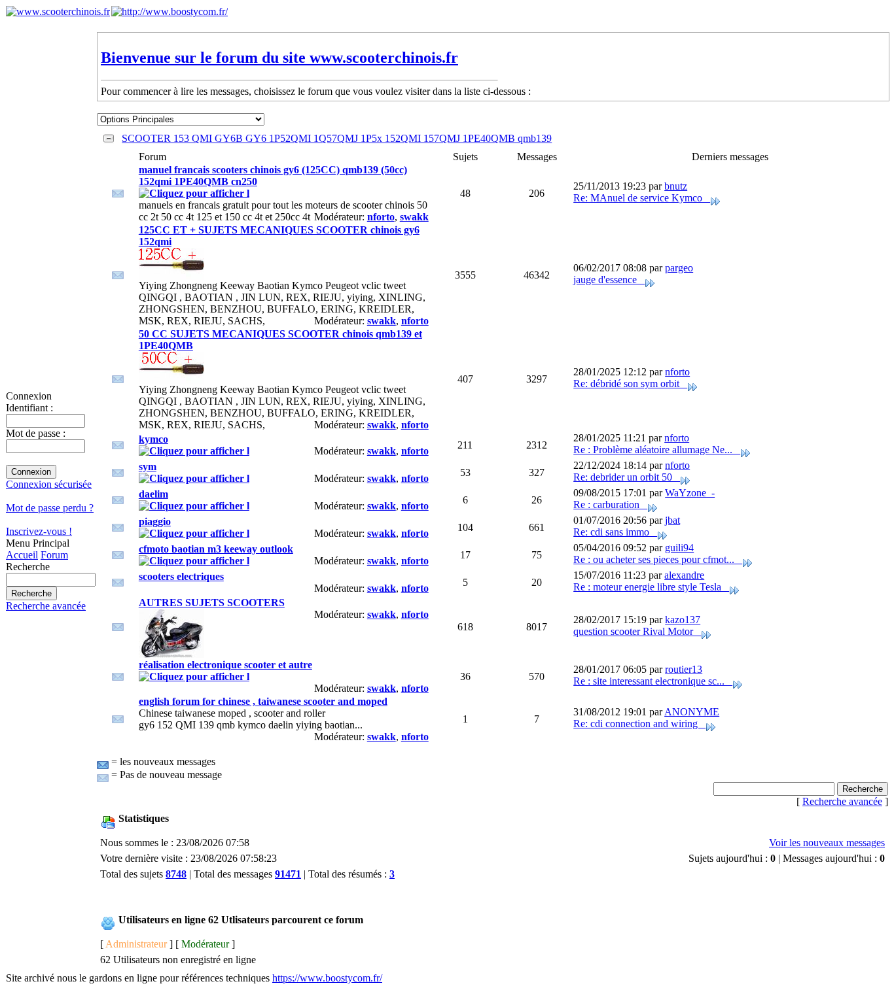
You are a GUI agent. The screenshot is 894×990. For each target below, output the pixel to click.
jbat (672, 520)
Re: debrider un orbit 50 (626, 477)
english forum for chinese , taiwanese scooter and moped (263, 701)
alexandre (684, 575)
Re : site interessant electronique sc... (652, 681)
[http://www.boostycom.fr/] (169, 11)
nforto (381, 216)
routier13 (683, 669)
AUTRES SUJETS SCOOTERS (212, 602)
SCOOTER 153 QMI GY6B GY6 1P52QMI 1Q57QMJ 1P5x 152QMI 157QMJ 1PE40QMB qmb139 (337, 138)
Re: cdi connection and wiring (639, 723)
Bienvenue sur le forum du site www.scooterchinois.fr (279, 57)
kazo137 (682, 619)
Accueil (22, 554)
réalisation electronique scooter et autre (225, 664)
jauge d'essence (609, 279)
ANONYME (691, 711)
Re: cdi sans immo (615, 532)
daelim (153, 494)
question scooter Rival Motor (637, 631)
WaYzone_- (690, 492)
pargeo (679, 267)
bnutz (675, 186)
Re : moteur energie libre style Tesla (651, 586)
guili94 (679, 547)
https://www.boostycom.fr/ (327, 977)
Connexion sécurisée (49, 484)
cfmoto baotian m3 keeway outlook (216, 549)
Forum (54, 554)
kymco (153, 439)
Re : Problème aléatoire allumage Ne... (656, 449)
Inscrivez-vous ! (39, 531)
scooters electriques (181, 576)
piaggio (155, 521)
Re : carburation (610, 504)
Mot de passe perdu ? (50, 507)
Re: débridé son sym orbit (630, 383)
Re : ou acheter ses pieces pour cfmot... (657, 559)
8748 (176, 873)
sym (147, 466)
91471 (288, 873)
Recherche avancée (46, 605)
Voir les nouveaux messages (827, 842)
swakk (414, 216)
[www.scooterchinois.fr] (58, 11)
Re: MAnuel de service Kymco (641, 197)
